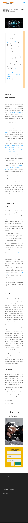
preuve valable (12, 42)
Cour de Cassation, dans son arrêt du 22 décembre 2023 (14, 255)
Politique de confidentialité (9, 478)
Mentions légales (7, 476)
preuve (6, 132)
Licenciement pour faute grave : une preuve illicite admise (13, 10)
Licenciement (12, 11)
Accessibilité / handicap (8, 481)
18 (13, 444)
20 (15, 444)
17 (12, 444)
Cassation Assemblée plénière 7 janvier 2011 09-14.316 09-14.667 (14, 150)
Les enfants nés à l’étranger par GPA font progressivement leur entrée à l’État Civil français (14, 426)
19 (14, 444)
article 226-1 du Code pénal (14, 112)
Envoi (18, 464)
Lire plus (14, 444)
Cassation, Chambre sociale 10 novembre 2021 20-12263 (14, 167)
